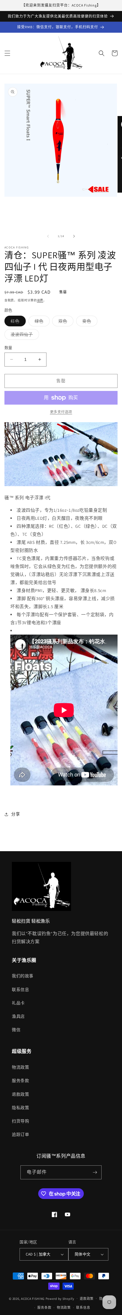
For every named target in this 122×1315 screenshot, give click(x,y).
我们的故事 (22, 976)
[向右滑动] (74, 236)
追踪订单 (20, 1134)
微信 (16, 1029)
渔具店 (18, 1016)
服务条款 (20, 1080)
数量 (8, 347)
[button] (7, 53)
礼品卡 (18, 1003)
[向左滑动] (47, 236)
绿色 (41, 322)
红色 (17, 322)
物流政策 (20, 1067)
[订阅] (94, 1172)
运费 (40, 300)
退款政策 (20, 1094)
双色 (64, 322)
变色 (88, 322)
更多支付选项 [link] (61, 412)
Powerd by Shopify (60, 1298)
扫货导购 (20, 1121)
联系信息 (20, 989)
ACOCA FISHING (33, 1298)
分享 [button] (15, 814)
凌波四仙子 (24, 335)
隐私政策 (20, 1107)
